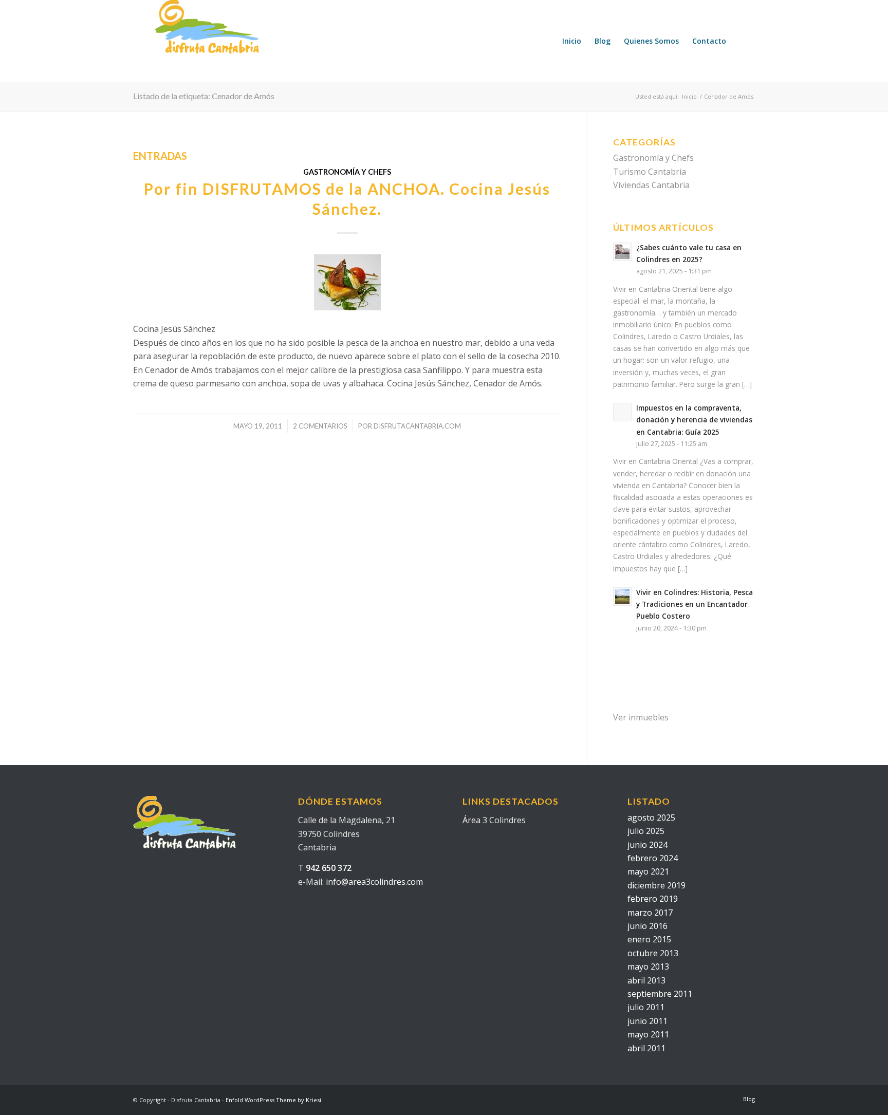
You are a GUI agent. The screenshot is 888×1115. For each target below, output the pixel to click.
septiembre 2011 (659, 993)
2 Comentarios (320, 426)
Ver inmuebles (641, 717)
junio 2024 (647, 844)
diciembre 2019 (656, 885)
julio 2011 (645, 1007)
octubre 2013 (652, 953)
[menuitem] (572, 41)
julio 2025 (645, 831)
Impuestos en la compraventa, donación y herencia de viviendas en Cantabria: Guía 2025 (694, 419)
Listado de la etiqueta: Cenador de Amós (203, 96)
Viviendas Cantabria (651, 185)
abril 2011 (646, 1048)
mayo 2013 (648, 966)
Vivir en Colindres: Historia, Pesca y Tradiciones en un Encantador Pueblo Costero (694, 604)
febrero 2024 (652, 858)
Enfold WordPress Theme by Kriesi (273, 1100)
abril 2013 (646, 980)
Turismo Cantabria (649, 171)
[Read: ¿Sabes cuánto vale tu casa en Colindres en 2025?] (622, 252)
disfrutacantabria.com (417, 426)
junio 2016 (647, 926)
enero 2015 (649, 939)
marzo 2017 (650, 912)
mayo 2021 (648, 871)
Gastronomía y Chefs (347, 172)
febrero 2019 (652, 898)
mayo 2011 (648, 1034)
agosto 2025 (651, 817)
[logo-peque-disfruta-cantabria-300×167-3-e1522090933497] (229, 41)
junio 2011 (647, 1021)
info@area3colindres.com (374, 881)
